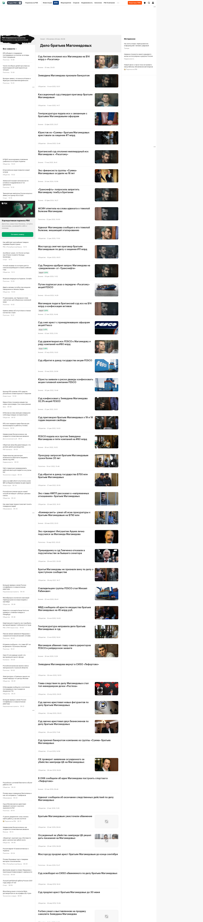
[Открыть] (17, 3)
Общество (6, 164)
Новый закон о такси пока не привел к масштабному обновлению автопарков (138, 66)
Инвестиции (7, 396)
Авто (4, 406)
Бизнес (40, 67)
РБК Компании (7, 449)
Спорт (5, 198)
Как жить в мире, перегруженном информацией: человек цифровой (136, 44)
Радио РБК (12, 3)
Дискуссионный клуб (10, 438)
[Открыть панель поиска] (149, 2)
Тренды (126, 48)
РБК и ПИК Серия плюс (10, 627)
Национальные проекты (11, 591)
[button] (144, 3)
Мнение (5, 831)
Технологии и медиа (9, 474)
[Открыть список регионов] (144, 3)
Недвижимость (8, 462)
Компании (6, 659)
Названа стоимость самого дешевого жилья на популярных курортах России (138, 55)
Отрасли (6, 428)
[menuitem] (31, 3)
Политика (6, 59)
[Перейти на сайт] (17, 40)
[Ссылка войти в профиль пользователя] (153, 2)
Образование (7, 508)
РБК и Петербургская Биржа (12, 246)
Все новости (9, 49)
